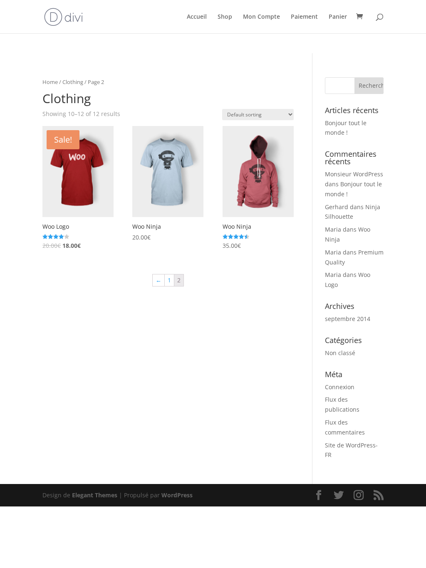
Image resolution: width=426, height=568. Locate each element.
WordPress (177, 495)
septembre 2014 (347, 319)
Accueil (197, 17)
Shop (225, 17)
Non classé (340, 353)
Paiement (304, 17)
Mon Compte (261, 17)
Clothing (72, 82)
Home (50, 82)
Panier (338, 17)
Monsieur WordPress (354, 174)
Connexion (339, 387)
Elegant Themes (94, 495)
